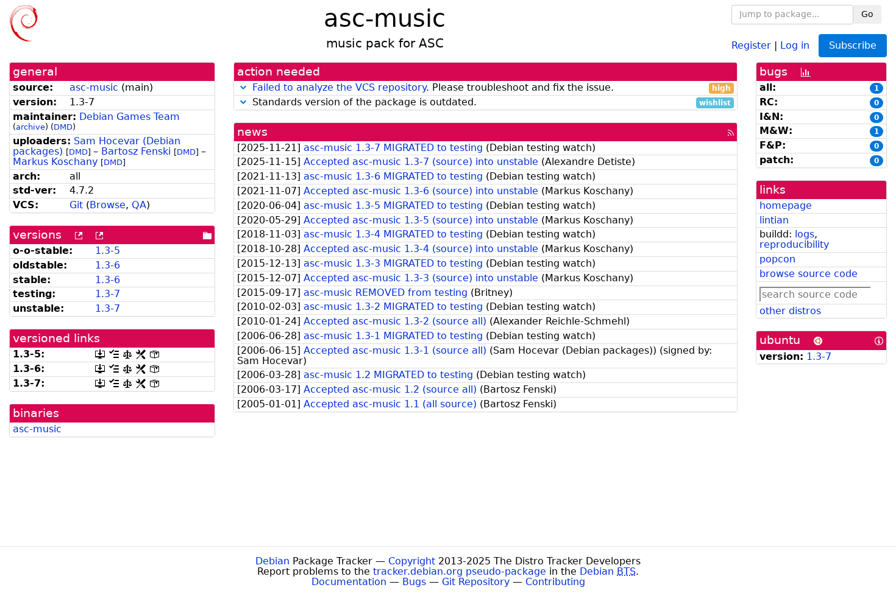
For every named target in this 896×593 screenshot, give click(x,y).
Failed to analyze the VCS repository (339, 87)
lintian (774, 220)
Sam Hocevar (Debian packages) (96, 146)
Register (751, 45)
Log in (794, 45)
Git (76, 205)
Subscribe (852, 45)
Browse (108, 205)
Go (867, 14)
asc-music (93, 87)
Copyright (411, 561)
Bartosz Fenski (136, 151)
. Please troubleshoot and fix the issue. (491, 88)
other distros (790, 311)
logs (804, 234)
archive (30, 127)
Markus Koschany (55, 161)
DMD (63, 127)
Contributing (555, 582)
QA (139, 205)
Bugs (414, 582)
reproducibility (794, 244)
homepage (785, 205)
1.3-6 (107, 265)
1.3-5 (107, 250)
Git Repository (476, 582)
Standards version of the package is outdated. (490, 102)
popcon (777, 259)
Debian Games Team (129, 116)
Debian (272, 561)
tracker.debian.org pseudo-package (459, 571)
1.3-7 (107, 294)
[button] (243, 87)
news (252, 132)
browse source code (808, 273)
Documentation (348, 582)
